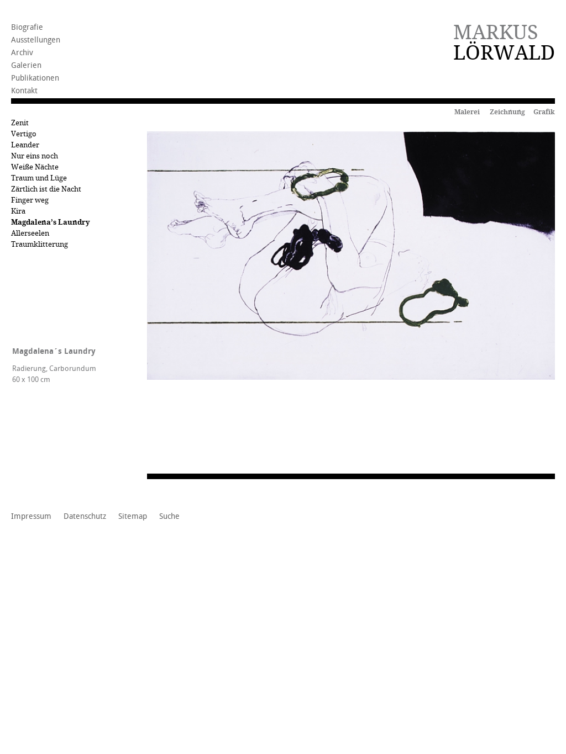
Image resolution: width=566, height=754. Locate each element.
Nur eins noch (34, 156)
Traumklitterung (39, 244)
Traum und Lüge (39, 178)
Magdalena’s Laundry (50, 222)
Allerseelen (30, 233)
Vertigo (23, 134)
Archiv (22, 52)
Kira (18, 211)
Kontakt (24, 90)
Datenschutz (85, 516)
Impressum (31, 516)
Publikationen (35, 78)
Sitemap (132, 516)
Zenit (20, 123)
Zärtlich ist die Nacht (46, 189)
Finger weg (30, 200)
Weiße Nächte (35, 167)
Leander (25, 145)
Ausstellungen (35, 40)
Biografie (27, 27)
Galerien (26, 65)
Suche (169, 516)
